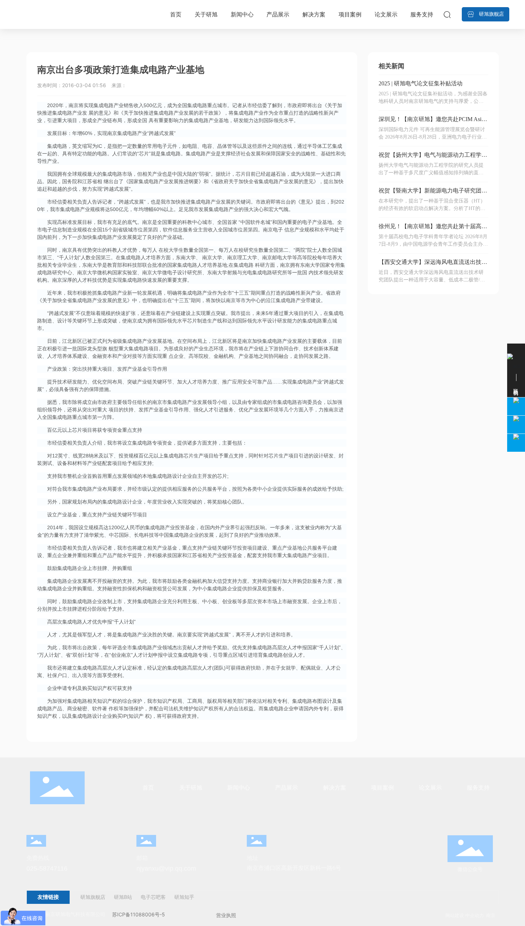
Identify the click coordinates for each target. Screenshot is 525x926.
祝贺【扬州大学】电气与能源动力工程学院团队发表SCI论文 (433, 158)
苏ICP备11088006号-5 (138, 914)
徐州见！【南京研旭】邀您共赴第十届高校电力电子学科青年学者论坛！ (433, 229)
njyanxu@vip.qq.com (166, 868)
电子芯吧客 (152, 897)
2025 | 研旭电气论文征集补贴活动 (420, 83)
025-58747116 (47, 868)
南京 (490, 915)
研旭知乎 (184, 897)
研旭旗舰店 (92, 897)
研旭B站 (123, 897)
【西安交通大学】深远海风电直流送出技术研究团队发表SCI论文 (433, 265)
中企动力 (474, 915)
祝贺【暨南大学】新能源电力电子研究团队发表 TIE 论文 (433, 193)
